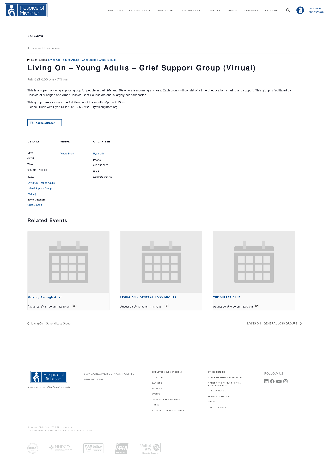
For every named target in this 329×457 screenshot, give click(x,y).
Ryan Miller (99, 153)
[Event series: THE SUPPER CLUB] (256, 306)
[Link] (26, 10)
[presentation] (68, 262)
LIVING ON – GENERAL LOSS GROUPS (148, 297)
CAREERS (157, 383)
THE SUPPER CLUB (227, 297)
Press (155, 405)
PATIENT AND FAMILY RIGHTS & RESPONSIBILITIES (224, 384)
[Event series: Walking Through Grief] (74, 306)
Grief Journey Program (166, 399)
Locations (157, 377)
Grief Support (34, 204)
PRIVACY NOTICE (217, 391)
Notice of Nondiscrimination (225, 377)
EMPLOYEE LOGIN (217, 407)
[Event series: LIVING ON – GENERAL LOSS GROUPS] (167, 306)
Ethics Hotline (216, 372)
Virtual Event (67, 153)
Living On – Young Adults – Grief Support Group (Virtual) (41, 188)
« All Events (35, 36)
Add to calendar (45, 122)
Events (156, 394)
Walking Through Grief (45, 297)
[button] (288, 10)
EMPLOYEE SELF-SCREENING (167, 372)
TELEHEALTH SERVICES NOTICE (168, 410)
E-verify (157, 388)
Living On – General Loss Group (50, 323)
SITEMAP (212, 402)
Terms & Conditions (219, 396)
